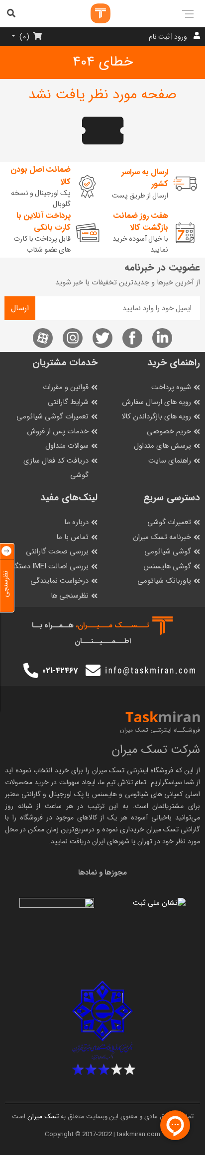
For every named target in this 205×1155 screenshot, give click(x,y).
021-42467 (60, 671)
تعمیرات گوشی (169, 522)
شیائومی (136, 794)
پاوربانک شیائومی (164, 581)
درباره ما (76, 522)
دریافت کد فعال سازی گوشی (56, 468)
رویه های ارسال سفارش (156, 402)
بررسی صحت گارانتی (57, 551)
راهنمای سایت (169, 461)
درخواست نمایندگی (59, 581)
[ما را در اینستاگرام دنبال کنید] (73, 338)
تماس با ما (72, 537)
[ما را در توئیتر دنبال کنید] (102, 338)
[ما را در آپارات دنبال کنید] (43, 338)
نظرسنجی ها (70, 596)
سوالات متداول (67, 446)
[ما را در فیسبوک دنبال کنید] (132, 338)
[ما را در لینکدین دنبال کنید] (162, 338)
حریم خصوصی (169, 431)
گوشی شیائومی (167, 551)
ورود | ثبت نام (168, 36)
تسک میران (108, 770)
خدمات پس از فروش (58, 431)
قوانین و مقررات (66, 387)
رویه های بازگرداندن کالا (156, 416)
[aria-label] (90, 13)
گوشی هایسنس (167, 566)
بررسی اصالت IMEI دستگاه (49, 566)
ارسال (20, 308)
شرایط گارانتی (68, 402)
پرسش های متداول (162, 446)
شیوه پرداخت (171, 387)
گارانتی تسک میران (173, 829)
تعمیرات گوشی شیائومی (52, 416)
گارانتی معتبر (23, 794)
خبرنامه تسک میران (162, 537)
